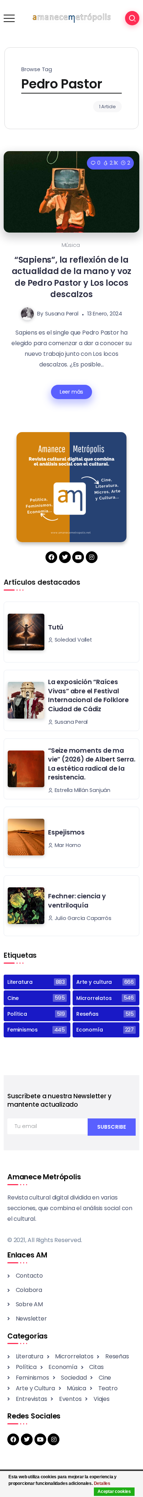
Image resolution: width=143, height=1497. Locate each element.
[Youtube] (78, 557)
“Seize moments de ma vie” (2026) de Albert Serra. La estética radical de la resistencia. (91, 764)
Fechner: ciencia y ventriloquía (77, 901)
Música (71, 245)
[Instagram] (92, 557)
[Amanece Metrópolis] (71, 18)
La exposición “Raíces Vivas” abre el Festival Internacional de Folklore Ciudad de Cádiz (88, 695)
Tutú (55, 627)
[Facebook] (51, 557)
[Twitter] (65, 557)
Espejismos (66, 832)
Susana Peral (61, 313)
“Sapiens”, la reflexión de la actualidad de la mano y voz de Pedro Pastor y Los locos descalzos (72, 277)
